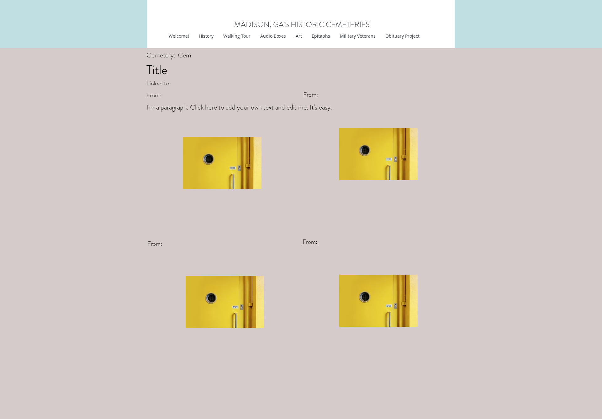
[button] (299, 36)
